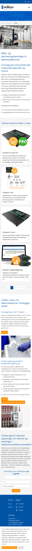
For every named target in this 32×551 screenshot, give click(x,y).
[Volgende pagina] (23, 287)
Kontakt (4, 332)
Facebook (21, 504)
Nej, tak (21, 547)
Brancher (9, 23)
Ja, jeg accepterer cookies (9, 547)
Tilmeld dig (16, 490)
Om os (10, 504)
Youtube (21, 510)
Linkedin (21, 507)
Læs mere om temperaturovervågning (13, 402)
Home (3, 23)
